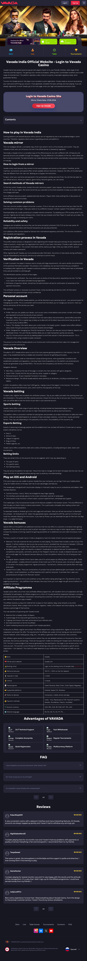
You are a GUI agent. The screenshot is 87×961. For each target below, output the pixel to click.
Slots (17, 924)
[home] (9, 3)
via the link (78, 666)
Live (24, 924)
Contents (61, 924)
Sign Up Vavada (43, 106)
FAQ (70, 924)
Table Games (34, 924)
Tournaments (48, 924)
